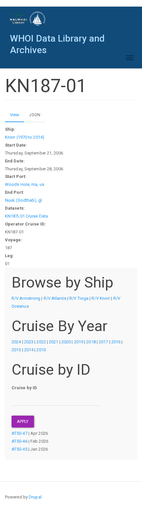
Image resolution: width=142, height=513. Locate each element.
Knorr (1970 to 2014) (24, 137)
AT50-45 (19, 449)
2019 (78, 341)
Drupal (35, 497)
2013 (41, 349)
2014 (28, 349)
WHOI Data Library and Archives (57, 40)
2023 (28, 341)
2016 (116, 341)
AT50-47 (19, 433)
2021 (53, 341)
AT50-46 (19, 441)
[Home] (28, 18)
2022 (41, 341)
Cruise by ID (24, 387)
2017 (103, 341)
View (17, 117)
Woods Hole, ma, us (24, 184)
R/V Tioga (79, 298)
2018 (90, 341)
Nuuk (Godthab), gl (23, 200)
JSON (34, 114)
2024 (16, 341)
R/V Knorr (100, 298)
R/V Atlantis (55, 298)
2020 (66, 341)
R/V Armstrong (26, 298)
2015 (16, 349)
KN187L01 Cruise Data (26, 216)
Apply (23, 421)
